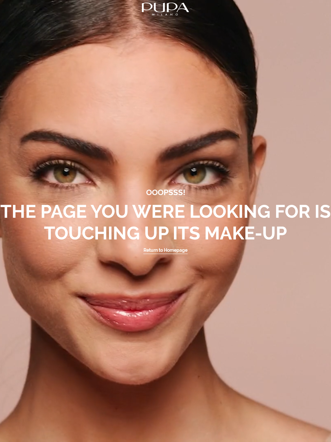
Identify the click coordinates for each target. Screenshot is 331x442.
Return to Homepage (165, 250)
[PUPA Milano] (165, 9)
